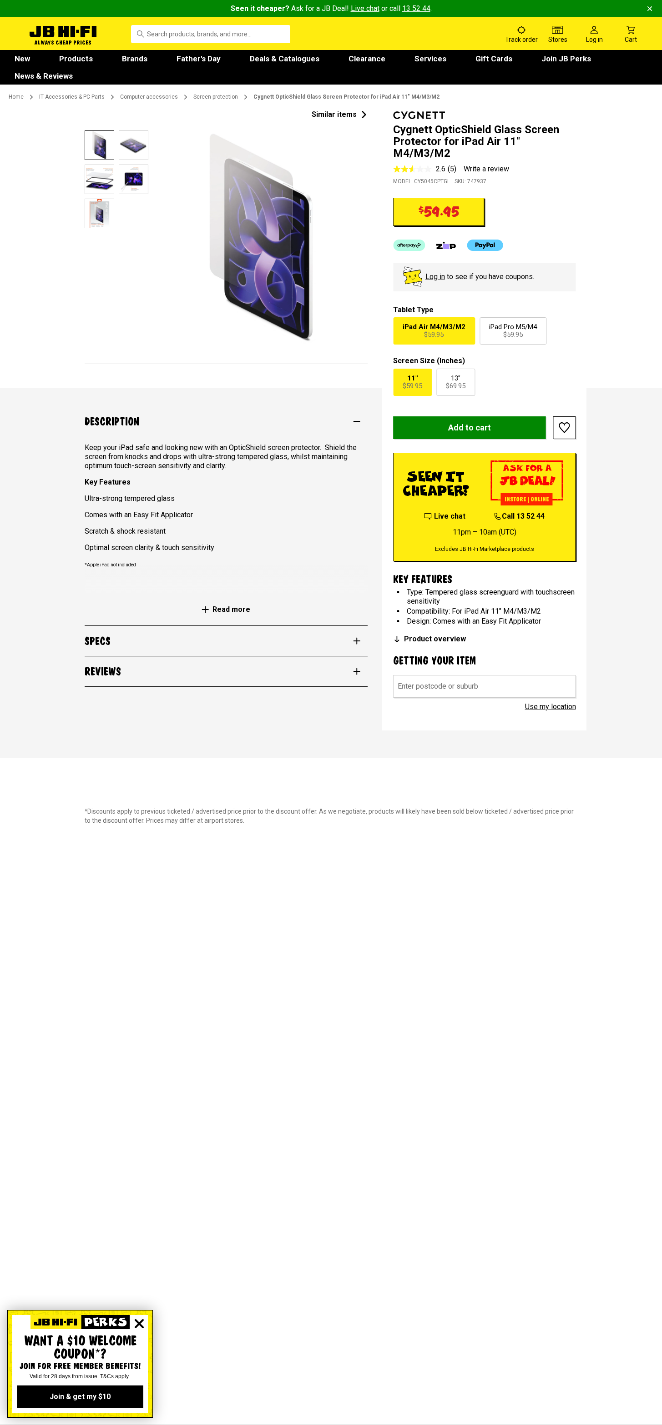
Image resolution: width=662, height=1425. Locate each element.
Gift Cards (493, 58)
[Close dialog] (139, 1324)
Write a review (486, 169)
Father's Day (199, 58)
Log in (435, 276)
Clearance (367, 58)
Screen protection (215, 97)
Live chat (365, 8)
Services (430, 58)
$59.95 (434, 331)
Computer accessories (149, 97)
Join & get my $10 (80, 1396)
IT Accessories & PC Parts (72, 97)
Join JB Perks (566, 58)
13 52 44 (416, 8)
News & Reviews (44, 75)
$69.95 (455, 382)
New (22, 58)
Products (76, 58)
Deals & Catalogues (284, 58)
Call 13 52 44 (523, 516)
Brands (134, 58)
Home (16, 97)
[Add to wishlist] (564, 427)
